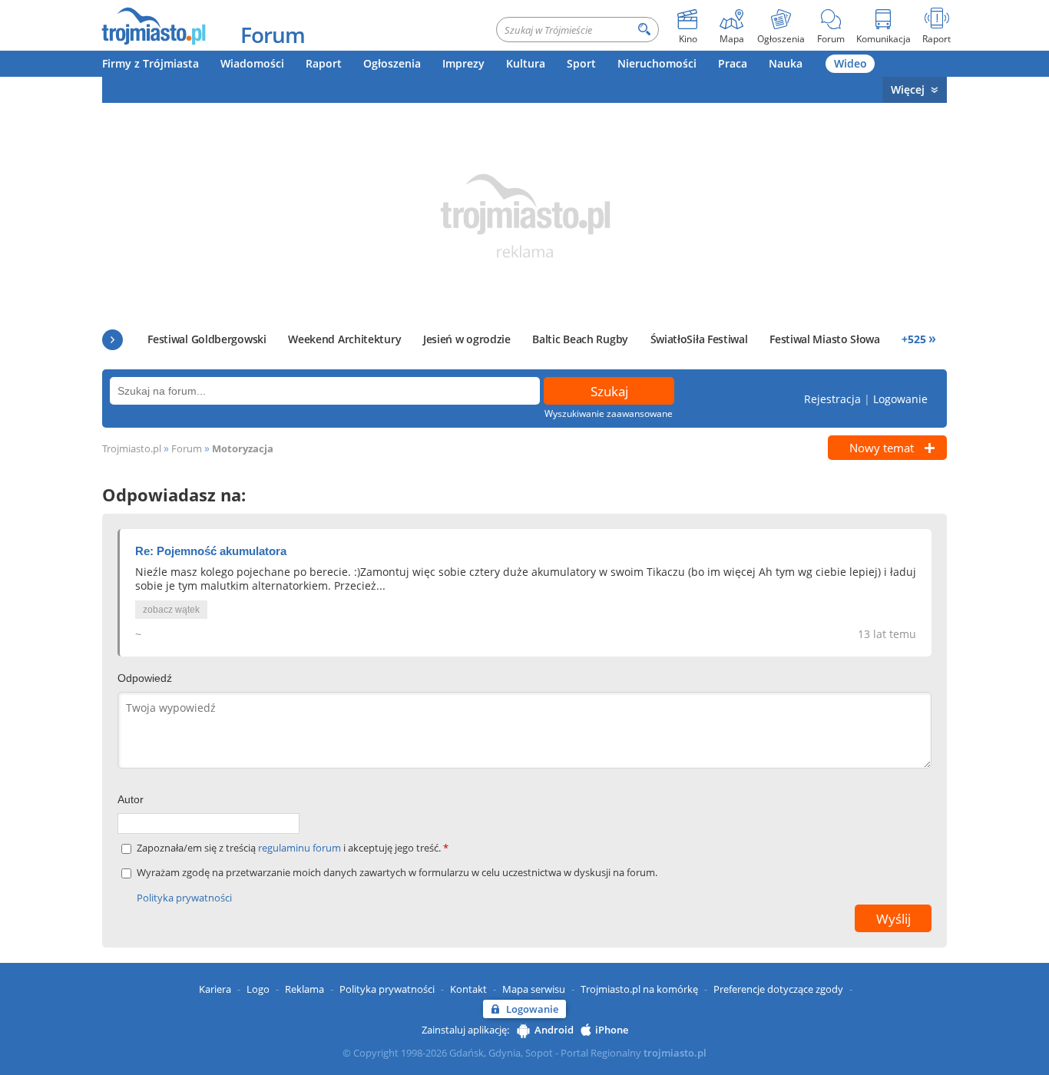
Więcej (908, 89)
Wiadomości (252, 63)
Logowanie (900, 399)
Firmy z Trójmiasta (150, 63)
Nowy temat (881, 447)
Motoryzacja (242, 448)
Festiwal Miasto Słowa (824, 339)
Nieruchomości (657, 63)
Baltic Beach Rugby (580, 339)
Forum (272, 34)
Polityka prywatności (184, 898)
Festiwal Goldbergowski (206, 339)
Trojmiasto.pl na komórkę (639, 989)
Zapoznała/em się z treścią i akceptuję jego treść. (292, 848)
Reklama (304, 989)
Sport (581, 63)
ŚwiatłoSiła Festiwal (699, 339)
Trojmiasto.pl (131, 448)
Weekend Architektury (344, 339)
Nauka (785, 63)
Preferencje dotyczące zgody (778, 989)
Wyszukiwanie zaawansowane (608, 413)
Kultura (525, 63)
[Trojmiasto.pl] (153, 25)
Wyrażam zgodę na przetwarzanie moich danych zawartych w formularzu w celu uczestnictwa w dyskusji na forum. (397, 872)
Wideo (850, 63)
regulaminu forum (300, 848)
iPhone (611, 1030)
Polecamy (112, 339)
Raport (324, 63)
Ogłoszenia (392, 63)
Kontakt (468, 989)
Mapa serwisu (533, 989)
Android (554, 1030)
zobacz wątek (171, 609)
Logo (258, 989)
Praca (732, 63)
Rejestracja (832, 399)
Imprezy (463, 63)
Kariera (215, 989)
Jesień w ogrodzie (467, 339)
